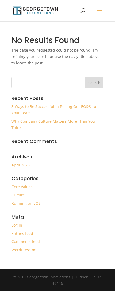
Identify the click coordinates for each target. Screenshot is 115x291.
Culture (18, 194)
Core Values (22, 186)
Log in (16, 225)
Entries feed (22, 233)
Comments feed (25, 241)
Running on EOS (26, 203)
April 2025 (20, 165)
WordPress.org (24, 249)
